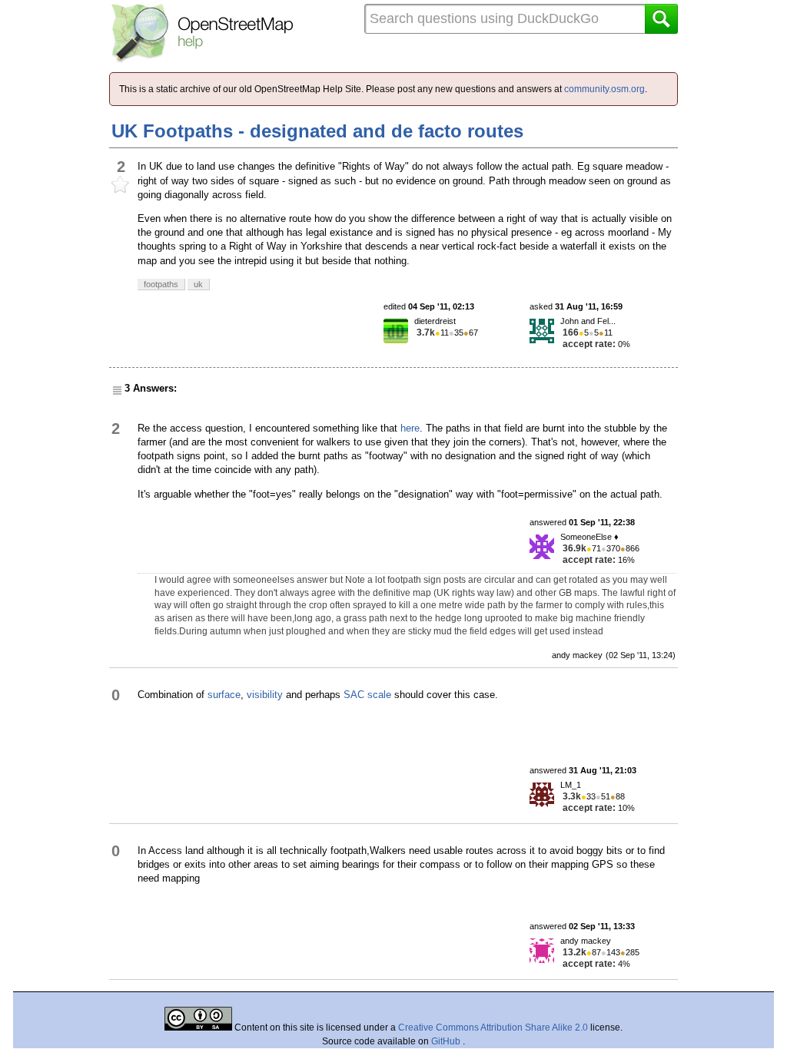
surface (224, 694)
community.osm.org (604, 89)
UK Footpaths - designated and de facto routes (317, 131)
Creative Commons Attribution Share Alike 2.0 (493, 1027)
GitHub (447, 1041)
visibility (265, 694)
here (410, 428)
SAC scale (367, 694)
